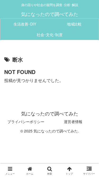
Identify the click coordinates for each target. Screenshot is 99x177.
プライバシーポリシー (25, 121)
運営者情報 (73, 121)
